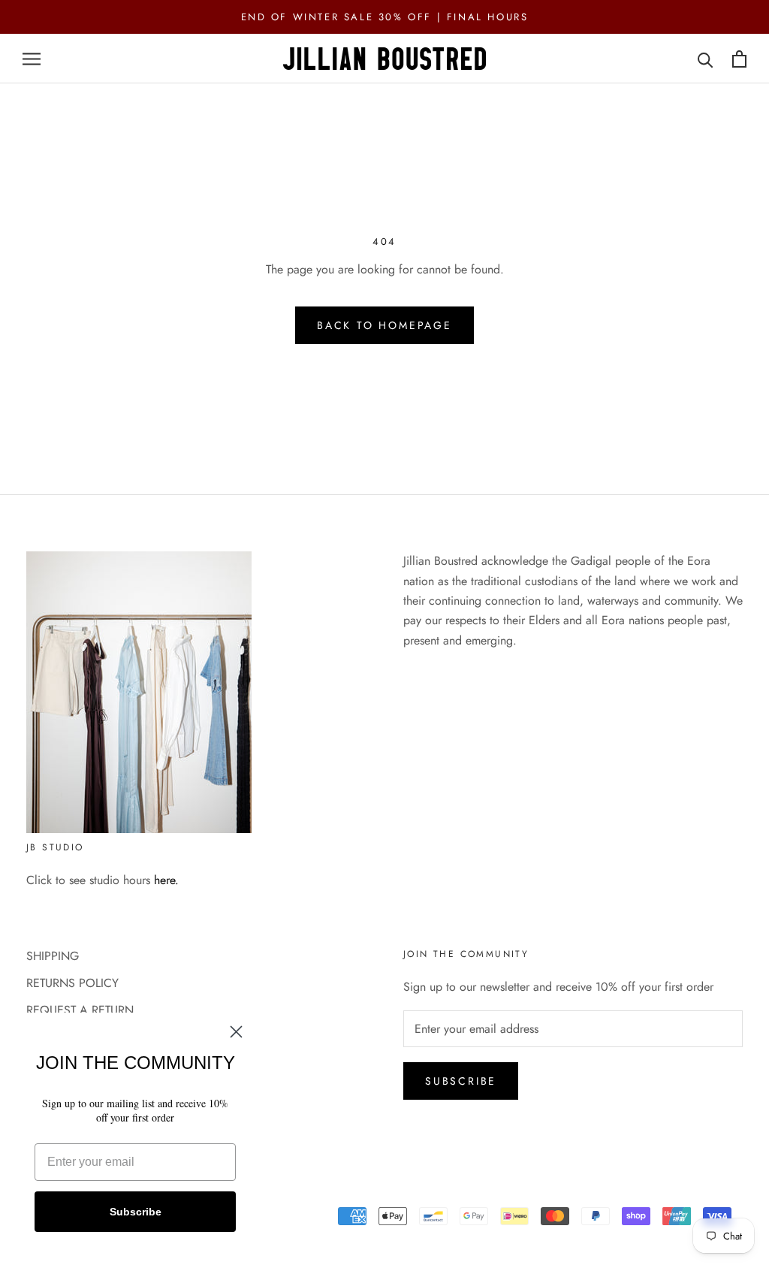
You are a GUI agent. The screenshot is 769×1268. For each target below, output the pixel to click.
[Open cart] (739, 59)
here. (166, 880)
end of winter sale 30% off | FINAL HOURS (385, 17)
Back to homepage (384, 325)
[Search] (705, 59)
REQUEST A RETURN (80, 1010)
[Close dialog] (236, 1032)
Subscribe (460, 1080)
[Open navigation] (32, 59)
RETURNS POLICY (72, 983)
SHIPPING (52, 956)
